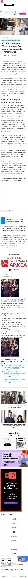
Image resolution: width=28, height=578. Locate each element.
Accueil (4, 37)
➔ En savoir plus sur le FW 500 (9, 247)
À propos (6, 274)
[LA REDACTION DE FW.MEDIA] (10, 296)
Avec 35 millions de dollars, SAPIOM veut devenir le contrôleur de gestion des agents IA (15, 367)
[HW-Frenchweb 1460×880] (14, 466)
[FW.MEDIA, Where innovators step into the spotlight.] (9, 5)
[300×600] (11, 511)
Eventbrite (17, 145)
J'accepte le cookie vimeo (7, 211)
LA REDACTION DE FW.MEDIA (13, 300)
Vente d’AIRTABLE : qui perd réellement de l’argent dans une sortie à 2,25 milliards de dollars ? (15, 373)
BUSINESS (4, 40)
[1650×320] (14, 13)
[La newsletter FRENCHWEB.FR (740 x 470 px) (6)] (14, 448)
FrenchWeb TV (10, 40)
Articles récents (8, 276)
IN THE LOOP (10, 37)
